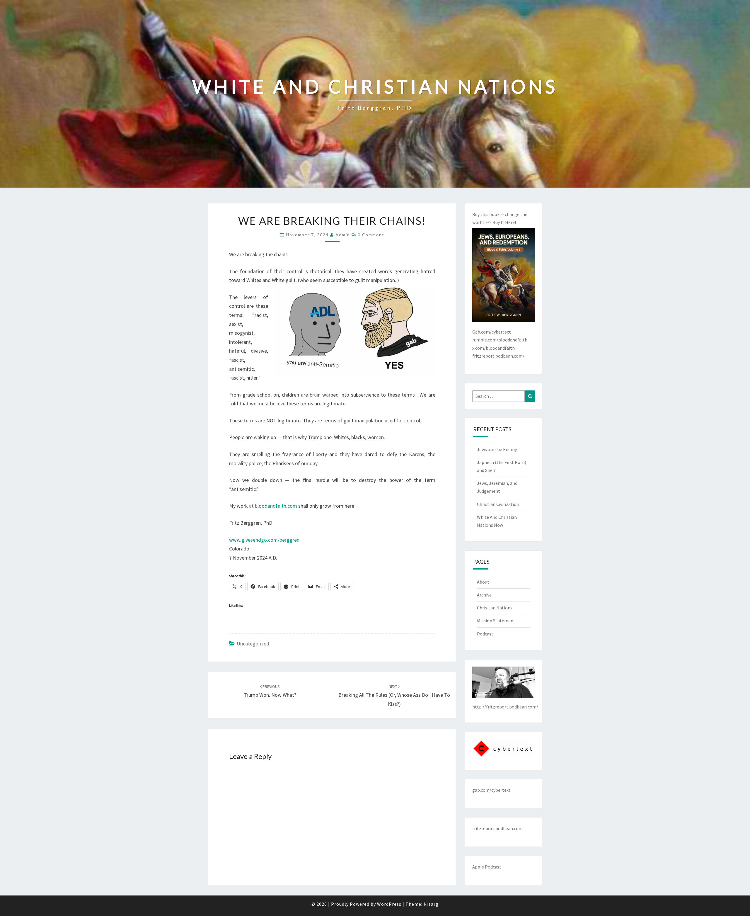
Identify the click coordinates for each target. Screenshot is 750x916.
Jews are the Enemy (497, 449)
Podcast (485, 634)
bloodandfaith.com (276, 505)
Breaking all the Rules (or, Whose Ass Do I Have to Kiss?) (394, 695)
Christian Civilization (498, 504)
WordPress (389, 904)
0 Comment (371, 234)
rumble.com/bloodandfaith (499, 340)
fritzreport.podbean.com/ (498, 356)
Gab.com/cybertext (491, 332)
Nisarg (431, 904)
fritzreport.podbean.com (497, 828)
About (483, 582)
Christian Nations (494, 608)
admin (342, 234)
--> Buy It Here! (500, 222)
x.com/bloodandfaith (493, 348)
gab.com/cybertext (491, 790)
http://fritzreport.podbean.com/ (505, 707)
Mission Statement (496, 620)
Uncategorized (253, 643)
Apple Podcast (486, 867)
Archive (484, 595)
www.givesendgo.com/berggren (264, 539)
